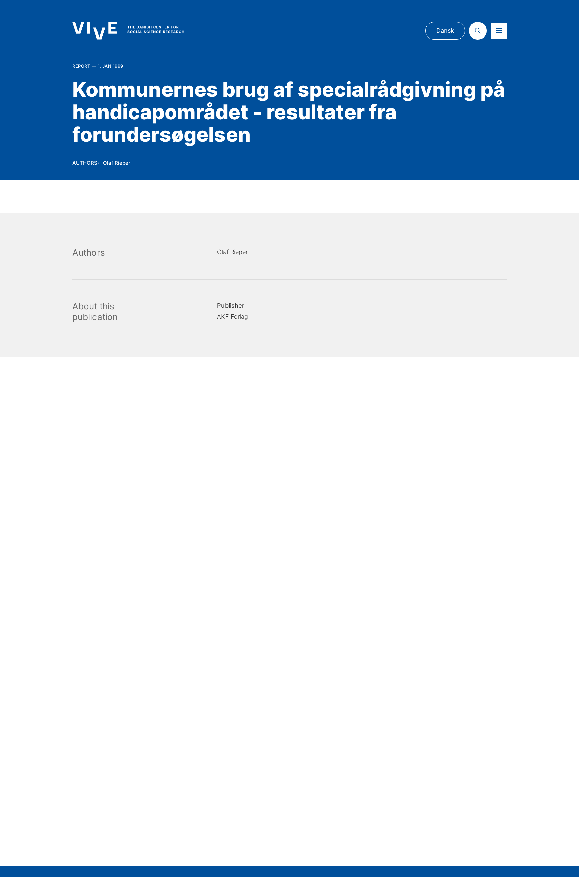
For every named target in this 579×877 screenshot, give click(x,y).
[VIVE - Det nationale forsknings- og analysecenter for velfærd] (135, 30)
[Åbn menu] (499, 31)
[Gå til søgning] (478, 31)
